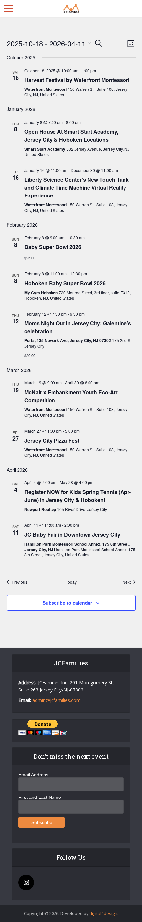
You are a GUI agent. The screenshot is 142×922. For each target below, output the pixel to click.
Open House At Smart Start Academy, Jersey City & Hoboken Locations (71, 135)
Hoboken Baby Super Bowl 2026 (65, 283)
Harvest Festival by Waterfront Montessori (76, 80)
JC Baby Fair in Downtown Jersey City (72, 534)
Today (71, 582)
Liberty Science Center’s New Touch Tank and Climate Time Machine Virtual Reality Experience (76, 187)
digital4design (103, 913)
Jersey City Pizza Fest (51, 440)
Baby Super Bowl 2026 (52, 247)
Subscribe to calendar (67, 602)
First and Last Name (39, 797)
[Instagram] (26, 882)
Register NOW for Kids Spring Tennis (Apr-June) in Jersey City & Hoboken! (77, 496)
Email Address (33, 774)
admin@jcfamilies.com (56, 700)
